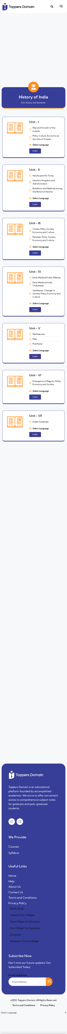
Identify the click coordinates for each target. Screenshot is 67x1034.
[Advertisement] (33, 46)
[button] (51, 6)
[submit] (49, 981)
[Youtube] (11, 821)
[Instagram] (20, 821)
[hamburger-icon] (61, 6)
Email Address (17, 975)
